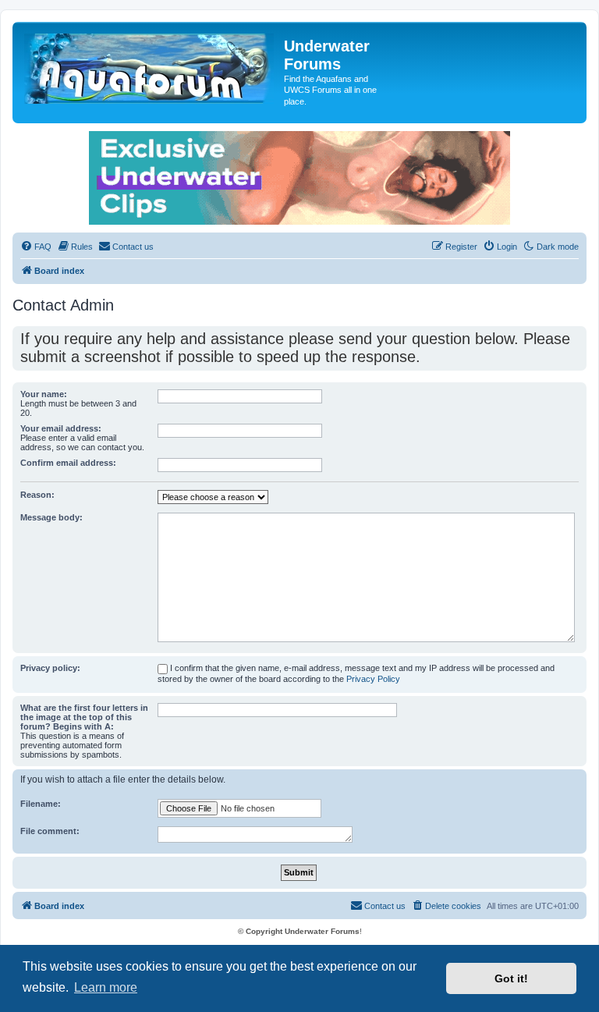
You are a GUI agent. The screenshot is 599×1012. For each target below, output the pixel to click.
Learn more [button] (105, 987)
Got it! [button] (511, 978)
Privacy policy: (50, 668)
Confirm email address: (68, 462)
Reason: (37, 494)
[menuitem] (35, 246)
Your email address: (60, 428)
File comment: (50, 831)
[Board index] (150, 65)
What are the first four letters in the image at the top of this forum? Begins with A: (84, 717)
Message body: (51, 517)
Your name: (43, 394)
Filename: (40, 803)
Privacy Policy (373, 679)
